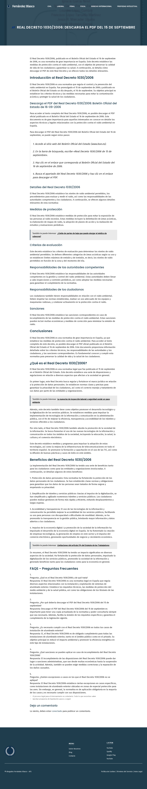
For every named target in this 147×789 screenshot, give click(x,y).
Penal (72, 6)
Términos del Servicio (125, 772)
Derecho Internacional (101, 6)
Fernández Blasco (23, 6)
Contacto (72, 756)
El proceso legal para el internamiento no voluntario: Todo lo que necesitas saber (64, 696)
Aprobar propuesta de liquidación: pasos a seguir (52, 699)
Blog (70, 752)
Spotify (109, 752)
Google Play (111, 755)
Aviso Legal (138, 772)
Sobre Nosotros (75, 749)
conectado (57, 711)
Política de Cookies (108, 772)
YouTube (110, 748)
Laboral (60, 6)
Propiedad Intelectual (127, 6)
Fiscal (83, 6)
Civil (49, 6)
